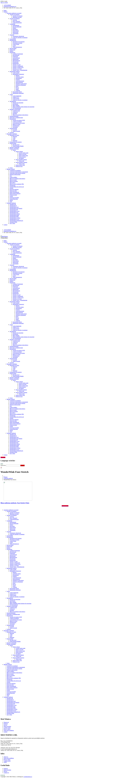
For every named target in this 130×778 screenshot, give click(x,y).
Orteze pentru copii (20, 165)
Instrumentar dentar (17, 91)
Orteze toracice (22, 157)
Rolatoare (15, 140)
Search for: (3, 465)
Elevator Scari (16, 144)
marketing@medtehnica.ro (10, 6)
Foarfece (18, 79)
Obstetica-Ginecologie (15, 109)
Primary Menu (4, 238)
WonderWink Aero (14, 207)
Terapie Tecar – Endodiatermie (20, 70)
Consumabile (13, 39)
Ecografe (15, 129)
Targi (11, 201)
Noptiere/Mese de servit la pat (17, 186)
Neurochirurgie (19, 82)
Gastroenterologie (20, 81)
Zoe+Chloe (12, 223)
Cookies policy (7, 727)
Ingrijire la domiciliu (14, 147)
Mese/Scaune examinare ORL (17, 184)
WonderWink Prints (14, 215)
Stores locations (7, 726)
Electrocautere (13, 48)
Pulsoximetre (16, 30)
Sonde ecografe (16, 131)
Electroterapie (16, 55)
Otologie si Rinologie (21, 85)
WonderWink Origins (15, 213)
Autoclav (15, 20)
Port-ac (17, 87)
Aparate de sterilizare (15, 18)
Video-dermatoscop (17, 47)
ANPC (5, 762)
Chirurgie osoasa (20, 77)
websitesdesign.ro (28, 776)
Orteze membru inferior (21, 159)
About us (6, 756)
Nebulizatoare (16, 125)
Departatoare (19, 78)
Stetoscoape (15, 32)
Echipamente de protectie (16, 142)
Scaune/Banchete (14, 199)
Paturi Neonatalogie (14, 192)
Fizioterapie (12, 52)
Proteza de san (19, 166)
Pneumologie (13, 119)
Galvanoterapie (16, 58)
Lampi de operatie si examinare (20, 37)
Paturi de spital (13, 190)
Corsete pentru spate (23, 152)
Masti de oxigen (16, 124)
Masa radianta (16, 105)
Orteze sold (21, 161)
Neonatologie (13, 101)
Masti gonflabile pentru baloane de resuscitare (23, 106)
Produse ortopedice (14, 148)
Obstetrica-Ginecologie (21, 83)
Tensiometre (15, 33)
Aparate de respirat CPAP (19, 120)
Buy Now (3, 457)
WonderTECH (13, 205)
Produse (5, 11)
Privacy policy (7, 729)
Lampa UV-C (16, 97)
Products (6, 723)
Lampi (11, 94)
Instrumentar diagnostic (18, 93)
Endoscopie (12, 49)
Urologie (18, 90)
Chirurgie (12, 34)
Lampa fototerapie (17, 96)
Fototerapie (15, 56)
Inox (11, 176)
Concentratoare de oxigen (19, 123)
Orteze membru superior (21, 162)
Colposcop (15, 112)
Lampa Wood (16, 44)
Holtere (14, 28)
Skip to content (4, 2)
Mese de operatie (14, 181)
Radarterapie (16, 63)
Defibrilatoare (16, 25)
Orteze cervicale (22, 154)
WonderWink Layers (14, 211)
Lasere (14, 45)
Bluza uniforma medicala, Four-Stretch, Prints (15, 503)
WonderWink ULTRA (15, 218)
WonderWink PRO (14, 216)
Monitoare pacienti (17, 17)
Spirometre (15, 127)
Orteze (14, 150)
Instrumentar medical (15, 71)
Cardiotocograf (16, 110)
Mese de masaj (13, 180)
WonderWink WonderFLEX (16, 220)
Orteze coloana (19, 151)
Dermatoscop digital (17, 43)
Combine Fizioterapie (18, 53)
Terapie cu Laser (17, 64)
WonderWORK (13, 222)
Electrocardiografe (17, 26)
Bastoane (15, 136)
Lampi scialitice (13, 177)
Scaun (11, 167)
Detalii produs (65, 505)
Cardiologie (12, 24)
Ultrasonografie (13, 128)
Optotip (11, 188)
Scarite (11, 196)
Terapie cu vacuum (17, 68)
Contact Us (6, 772)
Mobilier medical (11, 169)
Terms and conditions (9, 730)
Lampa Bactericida (17, 22)
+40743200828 (7, 5)
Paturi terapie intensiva (15, 193)
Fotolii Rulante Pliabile (18, 146)
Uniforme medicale (11, 203)
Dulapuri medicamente (15, 174)
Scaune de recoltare (14, 197)
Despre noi (6, 722)
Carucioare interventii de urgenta (17, 173)
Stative (11, 200)
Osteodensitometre (14, 116)
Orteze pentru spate (23, 155)
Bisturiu (17, 75)
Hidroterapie (16, 59)
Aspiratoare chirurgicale (18, 36)
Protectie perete (13, 194)
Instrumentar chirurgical (18, 74)
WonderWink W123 (14, 219)
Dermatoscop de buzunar (19, 41)
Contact (5, 224)
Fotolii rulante (13, 143)
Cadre (14, 138)
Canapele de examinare (15, 170)
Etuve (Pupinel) (16, 21)
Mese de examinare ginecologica (20, 114)
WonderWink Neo (14, 212)
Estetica (11, 51)
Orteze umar (22, 163)
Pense (17, 86)
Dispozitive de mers (14, 135)
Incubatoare (15, 104)
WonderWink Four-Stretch (16, 208)
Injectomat (15, 29)
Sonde (17, 89)
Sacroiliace (21, 158)
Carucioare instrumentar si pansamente (19, 171)
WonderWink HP (14, 209)
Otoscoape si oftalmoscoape (16, 117)
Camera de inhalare (17, 121)
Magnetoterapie (16, 60)
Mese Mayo (12, 182)
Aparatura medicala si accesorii (14, 13)
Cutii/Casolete (16, 72)
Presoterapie (15, 62)
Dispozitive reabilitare (12, 133)
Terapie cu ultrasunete (18, 66)
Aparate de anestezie (14, 14)
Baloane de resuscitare (18, 102)
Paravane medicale (14, 189)
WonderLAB (13, 204)
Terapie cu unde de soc (18, 67)
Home (5, 10)
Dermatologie (13, 40)
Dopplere (15, 113)
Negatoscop (12, 185)
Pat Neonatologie (17, 108)
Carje (14, 139)
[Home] (4, 475)
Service (5, 725)
